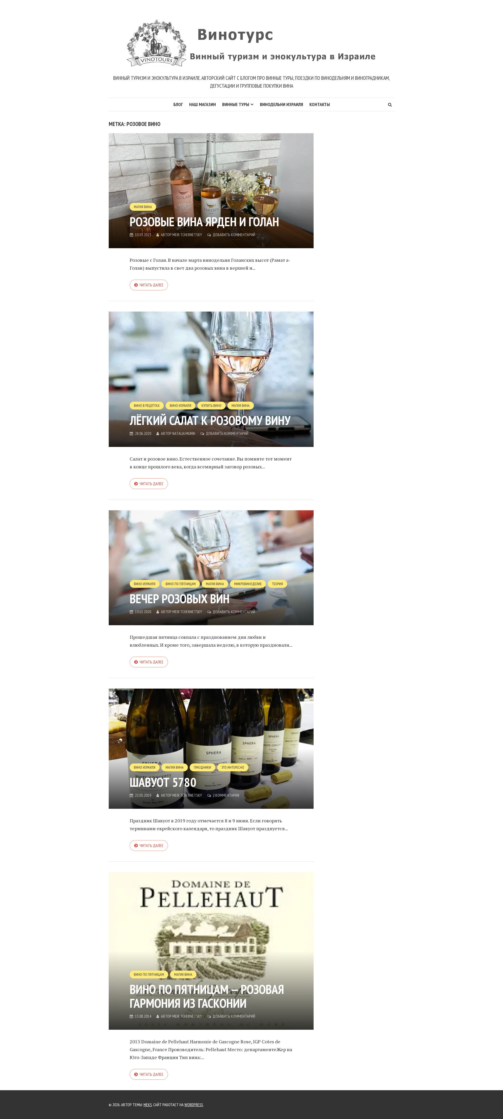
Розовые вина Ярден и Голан (204, 221)
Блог (178, 104)
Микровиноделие (248, 583)
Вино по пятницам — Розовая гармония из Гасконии (207, 996)
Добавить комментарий (234, 234)
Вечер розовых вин (179, 598)
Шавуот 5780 (163, 782)
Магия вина (143, 206)
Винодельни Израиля (281, 104)
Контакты (319, 104)
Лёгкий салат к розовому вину (210, 420)
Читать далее (151, 284)
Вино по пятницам (181, 583)
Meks (148, 1104)
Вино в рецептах (147, 405)
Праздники (202, 767)
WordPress (193, 1104)
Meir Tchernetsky (187, 234)
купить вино (211, 405)
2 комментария (226, 795)
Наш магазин (202, 104)
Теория (277, 583)
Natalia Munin (183, 433)
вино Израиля (180, 405)
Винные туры (235, 104)
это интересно (232, 767)
